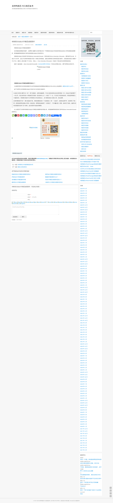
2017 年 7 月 (83, 440)
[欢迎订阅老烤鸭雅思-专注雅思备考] (101, 1)
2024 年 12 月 (83, 231)
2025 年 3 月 (83, 226)
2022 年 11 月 (83, 289)
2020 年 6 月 (83, 358)
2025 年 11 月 (83, 207)
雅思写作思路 (84, 127)
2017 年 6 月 (83, 443)
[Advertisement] (56, 21)
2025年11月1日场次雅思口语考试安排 (90, 159)
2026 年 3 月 (83, 200)
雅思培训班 (83, 151)
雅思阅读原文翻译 (86, 104)
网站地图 (67, 500)
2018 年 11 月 (83, 403)
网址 (29, 199)
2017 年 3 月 (83, 450)
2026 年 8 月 (83, 188)
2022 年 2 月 (83, 311)
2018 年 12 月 (83, 400)
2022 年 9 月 (83, 294)
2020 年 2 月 (83, 367)
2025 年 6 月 (83, 219)
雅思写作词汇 (84, 130)
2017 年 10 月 (83, 433)
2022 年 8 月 (83, 297)
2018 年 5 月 (83, 417)
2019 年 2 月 (83, 395)
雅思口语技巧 (84, 97)
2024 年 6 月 (83, 245)
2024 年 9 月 (83, 238)
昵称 (29, 194)
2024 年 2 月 (83, 254)
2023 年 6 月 (83, 273)
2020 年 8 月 (83, 353)
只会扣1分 (83, 486)
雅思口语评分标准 (86, 94)
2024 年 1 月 (83, 257)
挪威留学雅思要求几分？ (51, 177)
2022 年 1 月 (83, 313)
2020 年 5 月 (83, 360)
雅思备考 (77, 500)
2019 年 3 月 (83, 393)
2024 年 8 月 (83, 240)
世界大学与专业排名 (86, 144)
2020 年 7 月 (83, 355)
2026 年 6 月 (83, 193)
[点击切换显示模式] (111, 488)
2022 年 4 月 (83, 306)
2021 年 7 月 (83, 327)
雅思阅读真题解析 (86, 106)
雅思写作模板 (84, 125)
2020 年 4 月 (83, 363)
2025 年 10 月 (83, 209)
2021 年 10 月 (83, 320)
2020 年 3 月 (83, 365)
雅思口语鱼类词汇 (22, 167)
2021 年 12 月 (83, 315)
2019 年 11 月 (83, 374)
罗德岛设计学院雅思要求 (18, 177)
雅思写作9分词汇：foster (86, 166)
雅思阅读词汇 (84, 111)
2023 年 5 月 (83, 275)
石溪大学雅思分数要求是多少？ (53, 179)
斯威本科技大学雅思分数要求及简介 (21, 174)
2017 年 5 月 (83, 445)
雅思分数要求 (25, 36)
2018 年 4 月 (83, 419)
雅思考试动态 (84, 69)
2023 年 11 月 (83, 261)
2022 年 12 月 (83, 287)
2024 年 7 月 (83, 242)
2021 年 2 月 (83, 339)
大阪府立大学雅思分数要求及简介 (54, 182)
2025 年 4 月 (83, 224)
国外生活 (83, 149)
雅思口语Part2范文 (86, 90)
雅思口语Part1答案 (86, 87)
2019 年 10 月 (83, 377)
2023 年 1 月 (83, 285)
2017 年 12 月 (83, 428)
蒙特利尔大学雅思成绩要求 (19, 182)
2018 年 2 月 (83, 424)
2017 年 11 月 (83, 431)
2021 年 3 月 (83, 337)
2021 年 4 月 (83, 334)
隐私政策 (63, 500)
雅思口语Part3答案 (86, 92)
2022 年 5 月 (83, 304)
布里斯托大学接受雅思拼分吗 (25, 164)
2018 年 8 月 (83, 410)
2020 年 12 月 (83, 344)
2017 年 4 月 (83, 447)
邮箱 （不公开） (32, 197)
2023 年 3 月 (83, 280)
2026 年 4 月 (83, 198)
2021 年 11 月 (83, 318)
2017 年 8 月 (83, 438)
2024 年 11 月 (83, 233)
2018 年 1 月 (83, 426)
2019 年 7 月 (83, 384)
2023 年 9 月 (83, 266)
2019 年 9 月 (83, 379)
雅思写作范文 (84, 123)
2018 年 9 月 (83, 407)
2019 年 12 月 (83, 372)
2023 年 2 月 (83, 282)
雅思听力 (18, 32)
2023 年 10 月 (83, 264)
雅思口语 (24, 32)
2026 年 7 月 (83, 191)
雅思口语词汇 (84, 99)
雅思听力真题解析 (86, 78)
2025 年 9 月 (83, 212)
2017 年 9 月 (83, 436)
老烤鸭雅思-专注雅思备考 (22, 6)
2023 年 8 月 (83, 268)
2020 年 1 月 (83, 370)
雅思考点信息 (84, 71)
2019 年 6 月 (83, 386)
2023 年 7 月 (83, 271)
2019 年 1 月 (83, 398)
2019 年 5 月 (83, 388)
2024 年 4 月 (83, 249)
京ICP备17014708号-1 (55, 500)
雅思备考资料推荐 (86, 137)
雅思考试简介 (52, 32)
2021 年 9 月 (83, 322)
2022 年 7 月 (83, 299)
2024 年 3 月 (83, 252)
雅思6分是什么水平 (68, 86)
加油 (81, 493)
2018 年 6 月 (83, 414)
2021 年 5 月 (83, 332)
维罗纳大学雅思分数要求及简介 (53, 174)
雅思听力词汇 (84, 80)
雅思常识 (83, 66)
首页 (13, 32)
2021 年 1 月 (83, 341)
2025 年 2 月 (83, 228)
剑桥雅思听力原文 (86, 76)
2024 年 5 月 (83, 247)
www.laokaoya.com (42, 158)
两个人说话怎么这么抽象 (86, 471)
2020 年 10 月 (83, 348)
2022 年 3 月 (83, 308)
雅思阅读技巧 (84, 109)
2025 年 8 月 (83, 214)
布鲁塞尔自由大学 (17, 153)
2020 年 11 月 (83, 346)
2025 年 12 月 (83, 205)
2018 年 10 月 (83, 405)
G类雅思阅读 (84, 113)
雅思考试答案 (44, 32)
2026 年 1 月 (83, 202)
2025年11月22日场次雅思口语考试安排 (90, 168)
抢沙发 (45, 44)
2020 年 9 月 (83, 351)
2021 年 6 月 (83, 330)
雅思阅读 (30, 32)
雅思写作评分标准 (86, 120)
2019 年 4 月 (83, 391)
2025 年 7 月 (83, 216)
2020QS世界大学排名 (44, 64)
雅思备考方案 (60, 32)
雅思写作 (36, 32)
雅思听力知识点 (85, 83)
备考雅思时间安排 (86, 139)
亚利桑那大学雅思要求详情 (19, 179)
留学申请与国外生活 (69, 32)
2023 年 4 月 (83, 278)
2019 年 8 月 (83, 381)
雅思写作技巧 (84, 118)
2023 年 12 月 (83, 259)
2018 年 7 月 (83, 412)
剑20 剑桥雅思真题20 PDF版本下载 (89, 161)
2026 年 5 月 (83, 195)
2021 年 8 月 (83, 325)
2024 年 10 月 (83, 235)
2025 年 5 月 (83, 221)
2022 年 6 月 (83, 301)
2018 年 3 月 (83, 421)
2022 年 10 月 (83, 292)
